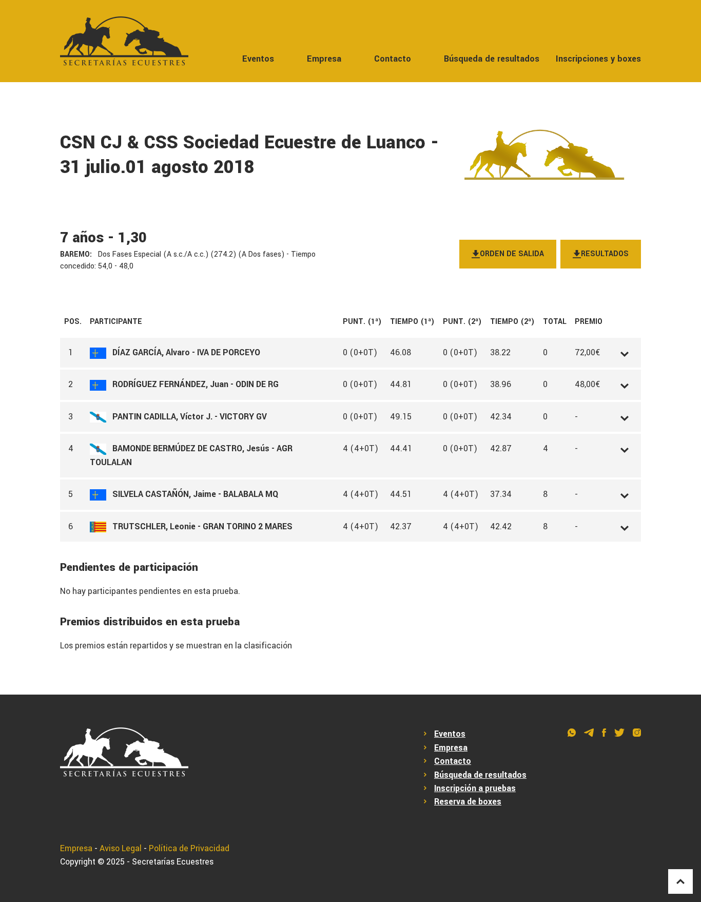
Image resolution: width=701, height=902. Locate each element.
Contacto (392, 59)
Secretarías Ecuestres (172, 862)
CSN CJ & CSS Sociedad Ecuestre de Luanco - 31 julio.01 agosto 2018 (249, 155)
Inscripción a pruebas (475, 788)
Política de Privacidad (189, 848)
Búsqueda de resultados (491, 59)
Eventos (258, 59)
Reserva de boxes (467, 802)
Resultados (605, 253)
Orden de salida (512, 253)
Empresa (324, 59)
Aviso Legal (121, 848)
